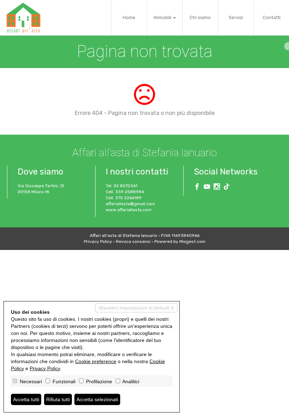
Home (129, 17)
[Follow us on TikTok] (226, 187)
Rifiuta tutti (58, 399)
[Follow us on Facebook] (197, 187)
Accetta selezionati (97, 399)
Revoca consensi (133, 241)
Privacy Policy (98, 241)
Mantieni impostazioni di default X (136, 308)
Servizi (236, 17)
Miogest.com (192, 241)
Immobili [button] (163, 17)
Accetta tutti (26, 399)
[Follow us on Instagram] (217, 187)
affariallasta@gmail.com (130, 203)
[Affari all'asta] (23, 17)
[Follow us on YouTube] (207, 187)
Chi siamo (200, 17)
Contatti (272, 17)
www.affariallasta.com (129, 209)
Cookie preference (95, 361)
